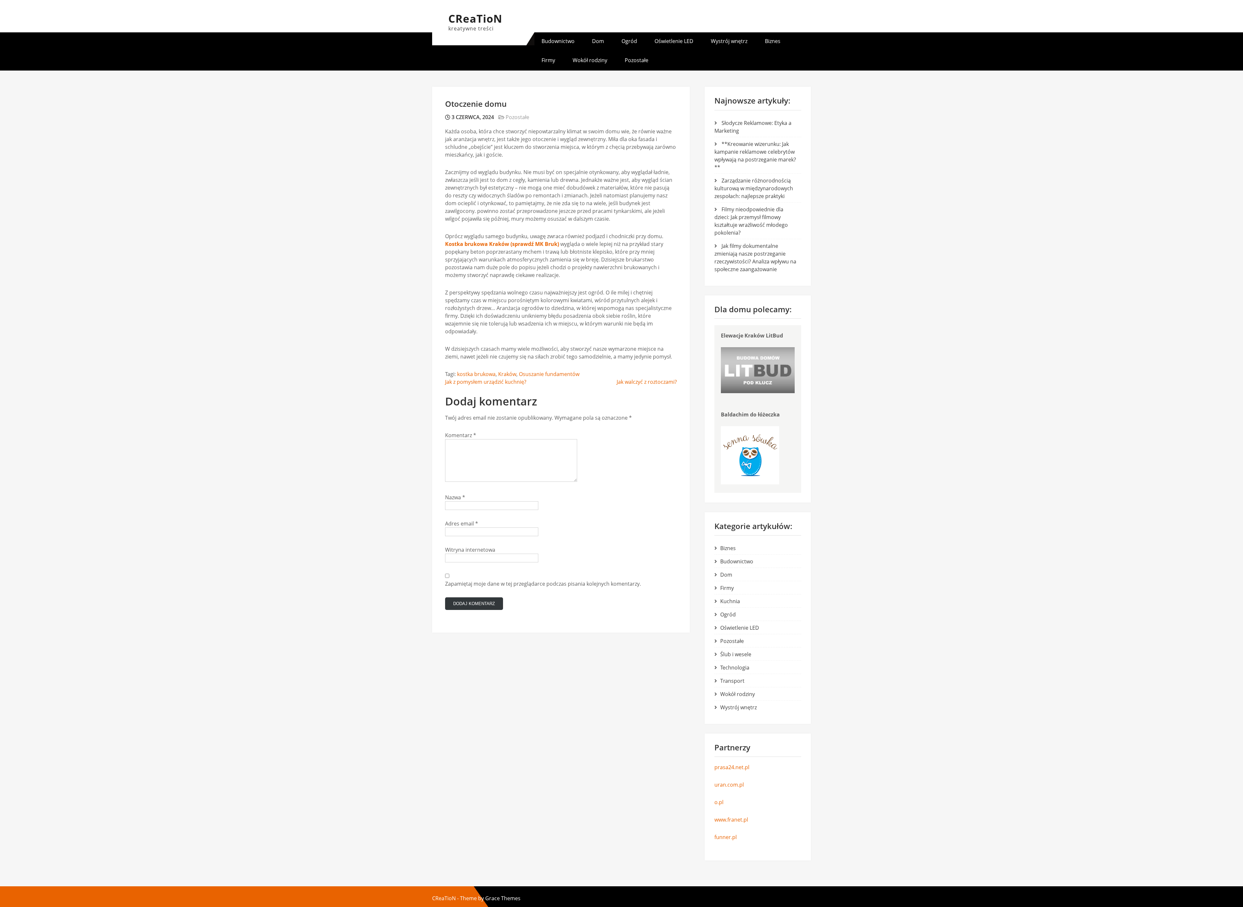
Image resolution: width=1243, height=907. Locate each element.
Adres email (461, 523)
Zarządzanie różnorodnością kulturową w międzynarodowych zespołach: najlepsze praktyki (753, 188)
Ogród (629, 41)
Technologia (734, 667)
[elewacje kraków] (758, 391)
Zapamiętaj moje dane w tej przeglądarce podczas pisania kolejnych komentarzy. (543, 583)
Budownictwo (558, 41)
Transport (732, 680)
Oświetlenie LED (674, 41)
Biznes (772, 41)
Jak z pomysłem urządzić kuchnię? (485, 381)
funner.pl (725, 837)
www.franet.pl (731, 819)
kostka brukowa (476, 374)
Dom (598, 41)
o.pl (718, 802)
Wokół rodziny (590, 60)
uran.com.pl (729, 784)
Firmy (548, 60)
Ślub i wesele (735, 654)
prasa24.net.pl (731, 767)
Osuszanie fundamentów (549, 374)
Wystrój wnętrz (729, 41)
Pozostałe (636, 60)
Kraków (507, 374)
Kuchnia (730, 601)
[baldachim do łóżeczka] (750, 482)
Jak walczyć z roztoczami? (647, 381)
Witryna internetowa (470, 549)
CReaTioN (475, 18)
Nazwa (455, 497)
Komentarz (460, 435)
